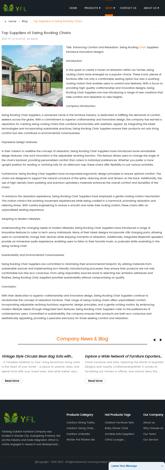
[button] (154, 339)
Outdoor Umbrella (78, 434)
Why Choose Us (153, 428)
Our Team (149, 434)
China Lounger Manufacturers (114, 440)
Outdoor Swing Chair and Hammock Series (80, 428)
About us (150, 8)
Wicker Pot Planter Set (81, 440)
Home (73, 8)
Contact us (128, 8)
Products (91, 8)
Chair (142, 47)
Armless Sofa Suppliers (119, 434)
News (108, 8)
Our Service (150, 440)
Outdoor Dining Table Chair (80, 423)
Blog (25, 21)
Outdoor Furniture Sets (119, 423)
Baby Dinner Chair (116, 428)
